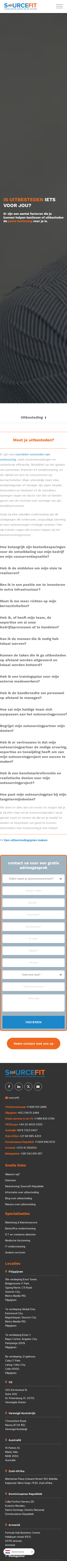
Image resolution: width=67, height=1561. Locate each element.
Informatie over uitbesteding (22, 1192)
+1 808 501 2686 (36, 1107)
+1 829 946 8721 (45, 1142)
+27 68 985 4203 (30, 1136)
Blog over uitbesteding (18, 1198)
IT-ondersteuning (15, 1246)
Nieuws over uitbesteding (20, 1204)
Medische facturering (17, 1240)
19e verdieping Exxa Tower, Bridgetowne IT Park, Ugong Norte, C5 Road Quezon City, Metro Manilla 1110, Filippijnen (21, 1289)
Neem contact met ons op (33, 1043)
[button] (33, 417)
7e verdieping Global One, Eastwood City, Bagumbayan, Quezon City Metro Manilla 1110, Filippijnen (20, 1317)
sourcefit (13, 1097)
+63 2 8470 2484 (28, 1112)
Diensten (10, 1180)
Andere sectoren (15, 1252)
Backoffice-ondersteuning (20, 1228)
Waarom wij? (12, 1174)
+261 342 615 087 (31, 1153)
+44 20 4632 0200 (30, 1124)
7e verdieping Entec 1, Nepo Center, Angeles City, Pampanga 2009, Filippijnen (21, 1341)
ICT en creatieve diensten (20, 1234)
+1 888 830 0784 (44, 1118)
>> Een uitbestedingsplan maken (23, 840)
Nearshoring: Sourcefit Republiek (24, 1186)
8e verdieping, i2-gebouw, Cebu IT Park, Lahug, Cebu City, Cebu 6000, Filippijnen (20, 1364)
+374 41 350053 (26, 1147)
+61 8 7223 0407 (27, 1130)
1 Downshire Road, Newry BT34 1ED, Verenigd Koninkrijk (16, 1425)
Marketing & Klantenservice (21, 1222)
